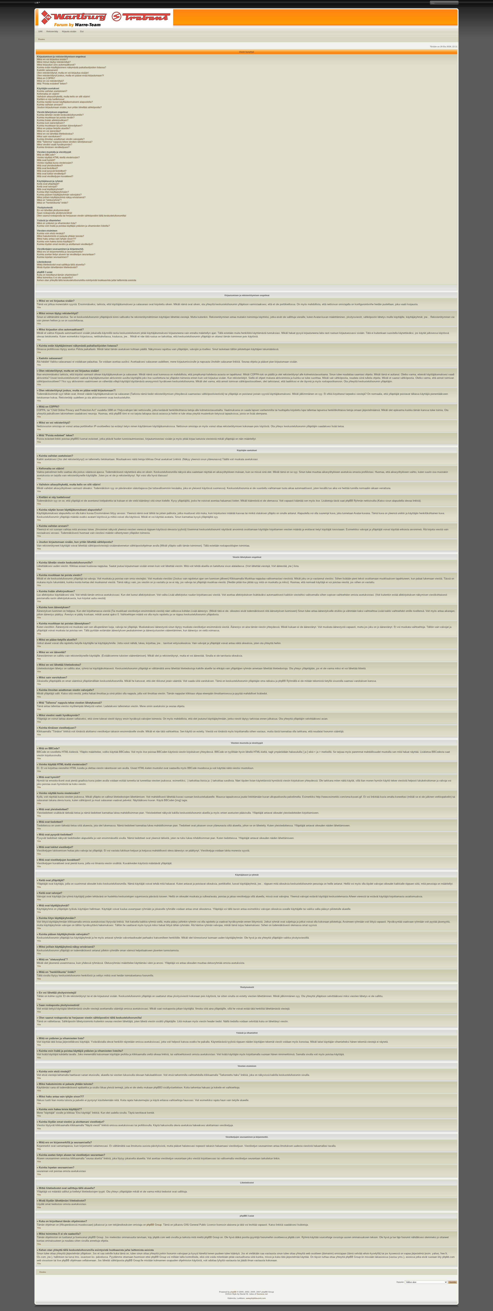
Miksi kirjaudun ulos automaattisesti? (56, 64)
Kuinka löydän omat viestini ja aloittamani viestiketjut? (65, 244)
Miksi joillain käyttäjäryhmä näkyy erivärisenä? (61, 197)
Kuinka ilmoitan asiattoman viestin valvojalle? (61, 139)
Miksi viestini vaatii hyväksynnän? (54, 144)
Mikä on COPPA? (46, 78)
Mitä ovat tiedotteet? (47, 168)
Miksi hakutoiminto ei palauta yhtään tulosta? (60, 236)
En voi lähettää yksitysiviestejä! (53, 210)
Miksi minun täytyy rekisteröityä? (54, 62)
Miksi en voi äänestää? (49, 131)
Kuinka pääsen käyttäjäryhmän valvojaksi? (59, 194)
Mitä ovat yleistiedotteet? (50, 165)
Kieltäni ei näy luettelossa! (50, 99)
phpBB (233, 1292)
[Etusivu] (246, 18)
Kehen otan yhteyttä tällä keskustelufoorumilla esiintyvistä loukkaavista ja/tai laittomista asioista (86, 280)
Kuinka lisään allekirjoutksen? (52, 120)
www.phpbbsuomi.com (256, 1298)
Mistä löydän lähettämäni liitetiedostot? (57, 267)
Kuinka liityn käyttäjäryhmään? (53, 192)
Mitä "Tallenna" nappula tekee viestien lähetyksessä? (64, 142)
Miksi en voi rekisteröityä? (50, 81)
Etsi (82, 31)
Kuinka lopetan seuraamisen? (52, 257)
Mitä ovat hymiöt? (46, 160)
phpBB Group (154, 1224)
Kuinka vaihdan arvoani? (50, 104)
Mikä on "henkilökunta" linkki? (52, 202)
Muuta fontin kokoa (37, 3)
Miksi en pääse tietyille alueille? (53, 128)
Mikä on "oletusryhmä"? (49, 200)
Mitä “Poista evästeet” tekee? (52, 83)
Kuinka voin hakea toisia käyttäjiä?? (56, 241)
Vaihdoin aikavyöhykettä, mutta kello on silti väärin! (63, 96)
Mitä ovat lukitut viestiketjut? (51, 173)
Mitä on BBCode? (46, 154)
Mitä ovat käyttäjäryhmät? (50, 189)
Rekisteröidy (52, 31)
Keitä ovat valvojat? (47, 186)
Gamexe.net (262, 1294)
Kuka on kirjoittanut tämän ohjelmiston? (57, 275)
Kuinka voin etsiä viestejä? (51, 233)
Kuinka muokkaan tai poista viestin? (56, 117)
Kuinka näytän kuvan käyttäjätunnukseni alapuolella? (65, 102)
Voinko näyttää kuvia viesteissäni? (55, 163)
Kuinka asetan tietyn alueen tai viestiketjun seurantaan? (66, 254)
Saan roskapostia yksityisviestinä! (54, 213)
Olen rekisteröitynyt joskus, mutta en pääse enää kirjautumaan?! (70, 75)
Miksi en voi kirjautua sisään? (52, 59)
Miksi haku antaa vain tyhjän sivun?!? (56, 238)
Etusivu (41, 39)
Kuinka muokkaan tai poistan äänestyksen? (59, 125)
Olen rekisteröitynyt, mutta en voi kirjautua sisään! (63, 73)
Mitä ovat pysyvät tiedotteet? (51, 171)
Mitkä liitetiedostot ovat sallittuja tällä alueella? (61, 264)
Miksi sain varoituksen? (49, 136)
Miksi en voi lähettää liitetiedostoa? (55, 133)
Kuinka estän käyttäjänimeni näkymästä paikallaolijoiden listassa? (71, 67)
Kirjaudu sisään (69, 31)
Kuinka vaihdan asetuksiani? (52, 91)
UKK (40, 31)
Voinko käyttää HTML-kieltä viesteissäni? (58, 157)
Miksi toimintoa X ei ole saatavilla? (55, 277)
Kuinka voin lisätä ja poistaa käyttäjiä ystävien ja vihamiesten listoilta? (73, 226)
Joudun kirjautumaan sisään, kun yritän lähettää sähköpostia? (69, 107)
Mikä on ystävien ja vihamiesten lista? (56, 223)
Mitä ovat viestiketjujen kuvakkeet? (55, 176)
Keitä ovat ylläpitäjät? (48, 184)
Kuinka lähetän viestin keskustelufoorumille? (60, 115)
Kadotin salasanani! (47, 70)
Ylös (39, 307)
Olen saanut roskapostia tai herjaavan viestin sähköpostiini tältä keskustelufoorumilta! (81, 215)
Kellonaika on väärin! (48, 94)
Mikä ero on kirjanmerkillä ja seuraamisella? (60, 251)
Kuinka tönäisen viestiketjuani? (53, 147)
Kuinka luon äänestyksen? (51, 123)
